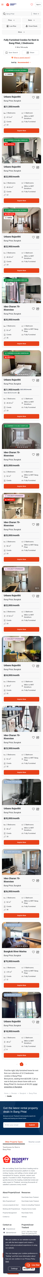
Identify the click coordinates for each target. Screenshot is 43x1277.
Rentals (14, 1093)
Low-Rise (12, 26)
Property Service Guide (29, 1209)
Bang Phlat (33, 1093)
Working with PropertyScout (11, 1209)
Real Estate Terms (27, 1213)
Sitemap (24, 1217)
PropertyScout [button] (10, 1229)
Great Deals (33, 26)
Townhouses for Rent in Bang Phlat (11, 1148)
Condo (9, 1096)
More (20, 32)
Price (10, 20)
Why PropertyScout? (9, 1201)
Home (6, 1093)
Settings (14, 1269)
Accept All (28, 1269)
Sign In (38, 4)
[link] (7, 1262)
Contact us (6, 1217)
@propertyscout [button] (11, 1232)
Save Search (13, 53)
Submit (32, 1125)
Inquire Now (21, 131)
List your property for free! (11, 1205)
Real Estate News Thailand (30, 1197)
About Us (5, 1197)
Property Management (10, 1213)
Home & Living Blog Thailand (31, 1205)
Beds (30, 20)
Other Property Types (14, 1142)
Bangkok (23, 1093)
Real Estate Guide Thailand (30, 1201)
